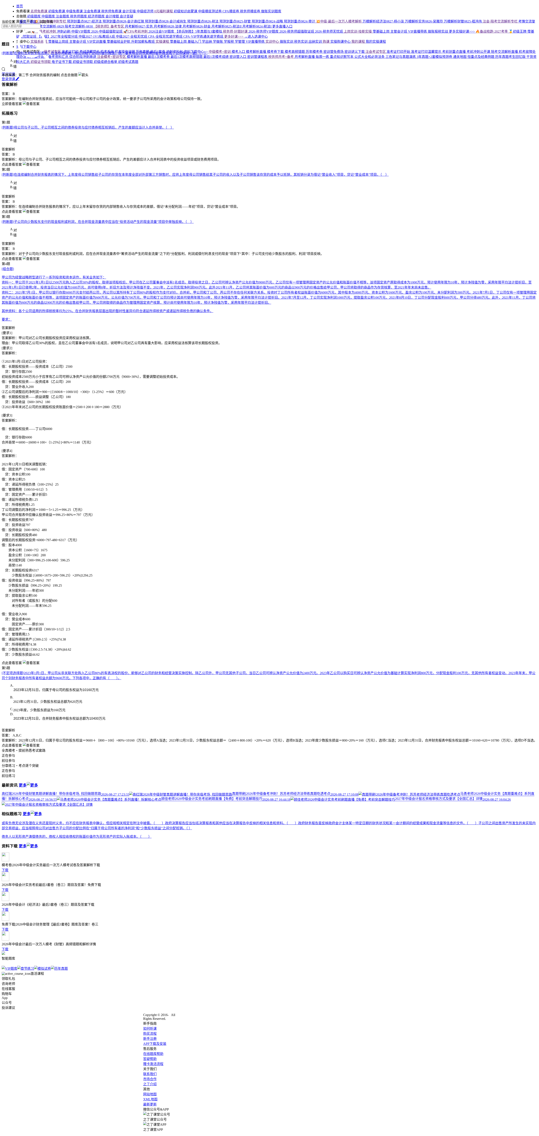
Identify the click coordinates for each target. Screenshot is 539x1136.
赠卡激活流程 (153, 1064)
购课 (326, 41)
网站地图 (150, 1094)
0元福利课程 (164, 11)
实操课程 (163, 41)
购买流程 (150, 1033)
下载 (5, 870)
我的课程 (358, 41)
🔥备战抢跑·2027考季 (492, 31)
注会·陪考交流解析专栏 (500, 21)
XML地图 (150, 1099)
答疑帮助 (150, 1059)
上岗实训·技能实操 (358, 31)
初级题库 (33, 16)
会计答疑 (126, 16)
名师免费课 (39, 11)
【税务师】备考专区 (109, 26)
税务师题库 (79, 16)
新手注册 (150, 1038)
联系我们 (150, 1074)
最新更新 (150, 1104)
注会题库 (63, 16)
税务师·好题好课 (235, 31)
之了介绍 (150, 1084)
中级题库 (48, 16)
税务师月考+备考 (281, 57)
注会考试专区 (376, 51)
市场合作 (150, 1079)
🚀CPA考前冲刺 (135, 31)
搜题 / (34, 22)
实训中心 (272, 41)
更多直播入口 (282, 26)
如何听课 (150, 1028)
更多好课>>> (234, 36)
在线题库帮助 (153, 1054)
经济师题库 (96, 16)
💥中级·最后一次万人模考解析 (339, 21)
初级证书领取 (41, 62)
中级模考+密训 (220, 51)
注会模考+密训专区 (112, 57)
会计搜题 (112, 16)
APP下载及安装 (154, 1043)
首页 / (24, 22)
